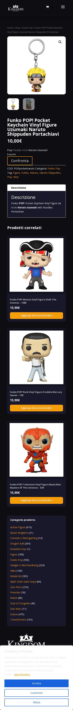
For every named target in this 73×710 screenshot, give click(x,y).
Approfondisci (22, 674)
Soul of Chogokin (20, 603)
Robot (13, 598)
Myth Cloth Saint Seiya (23, 581)
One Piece (16, 587)
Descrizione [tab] (18, 187)
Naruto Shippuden (50, 172)
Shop (17, 27)
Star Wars (15, 608)
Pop (9, 177)
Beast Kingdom (19, 532)
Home (10, 27)
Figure (16, 172)
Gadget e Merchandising (24, 565)
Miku (13, 570)
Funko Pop (27, 27)
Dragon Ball (17, 543)
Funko (25, 172)
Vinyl (15, 177)
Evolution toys (18, 549)
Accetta (36, 683)
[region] (36, 677)
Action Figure (17, 527)
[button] (60, 42)
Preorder (15, 592)
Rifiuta (36, 702)
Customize (36, 692)
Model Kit (15, 576)
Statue (14, 614)
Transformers (18, 619)
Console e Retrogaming (23, 538)
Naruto (34, 172)
